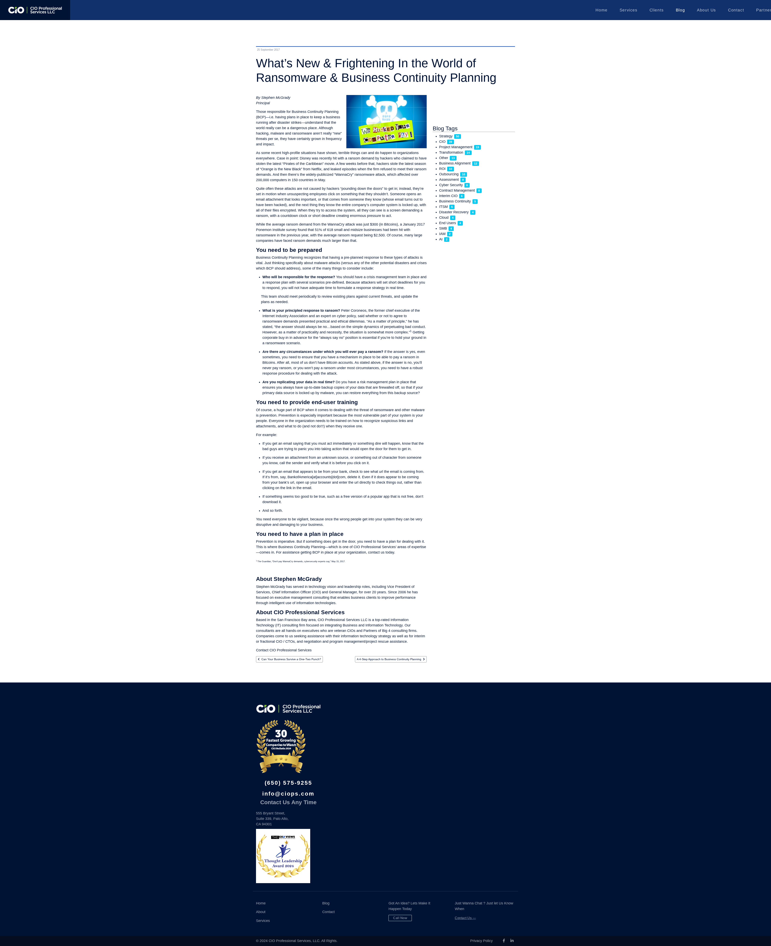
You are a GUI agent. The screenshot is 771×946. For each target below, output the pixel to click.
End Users (447, 223)
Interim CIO (448, 196)
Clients (657, 10)
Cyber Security (451, 185)
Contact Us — (465, 918)
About (260, 912)
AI (441, 239)
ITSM (443, 207)
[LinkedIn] (512, 941)
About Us (706, 10)
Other (443, 158)
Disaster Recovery (454, 212)
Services (628, 10)
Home (601, 10)
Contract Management (457, 190)
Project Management (455, 147)
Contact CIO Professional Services (284, 650)
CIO (442, 142)
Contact (736, 10)
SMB (443, 228)
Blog (680, 10)
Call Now (400, 918)
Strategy (446, 136)
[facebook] (504, 941)
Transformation (451, 152)
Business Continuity (455, 201)
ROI (442, 169)
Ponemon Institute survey (276, 230)
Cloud (444, 218)
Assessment (449, 180)
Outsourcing (449, 174)
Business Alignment (455, 163)
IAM (442, 234)
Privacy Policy (481, 941)
